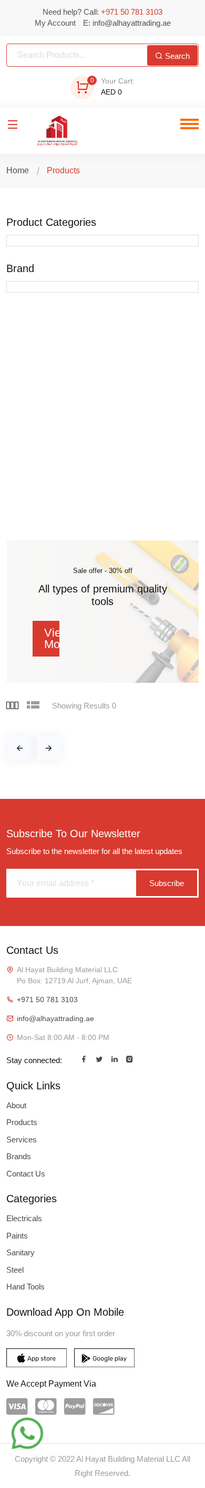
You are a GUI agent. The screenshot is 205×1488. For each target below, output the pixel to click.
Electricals (24, 1218)
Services (21, 1139)
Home (17, 170)
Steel (15, 1269)
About (16, 1105)
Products (21, 1122)
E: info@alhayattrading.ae (127, 22)
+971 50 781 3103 (47, 999)
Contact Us (25, 1173)
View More (51, 638)
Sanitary (20, 1252)
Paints (17, 1235)
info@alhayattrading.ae (55, 1018)
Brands (18, 1156)
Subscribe (166, 883)
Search (176, 55)
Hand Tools (25, 1286)
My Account (55, 22)
